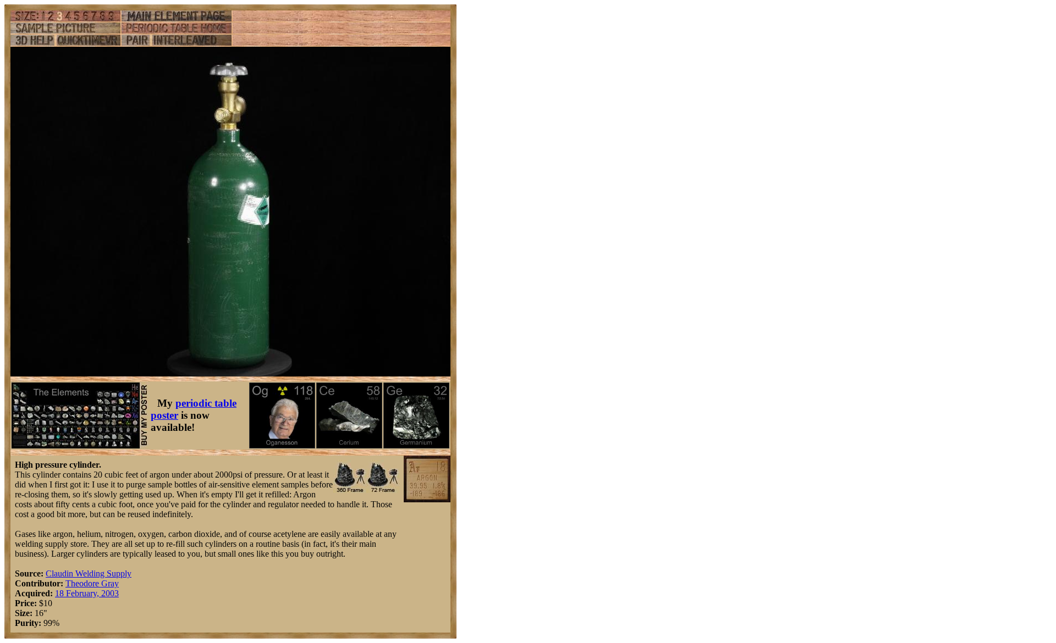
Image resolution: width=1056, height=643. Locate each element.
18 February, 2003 (87, 593)
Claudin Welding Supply (88, 573)
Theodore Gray (92, 583)
